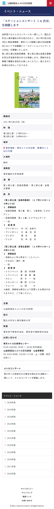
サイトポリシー (27, 488)
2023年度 (11, 423)
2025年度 (11, 409)
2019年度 (11, 452)
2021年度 (11, 437)
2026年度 (11, 402)
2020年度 (11, 445)
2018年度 (11, 459)
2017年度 (11, 466)
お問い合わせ (27, 500)
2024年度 (11, 416)
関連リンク (27, 496)
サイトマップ (27, 492)
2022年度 (11, 430)
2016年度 (11, 473)
